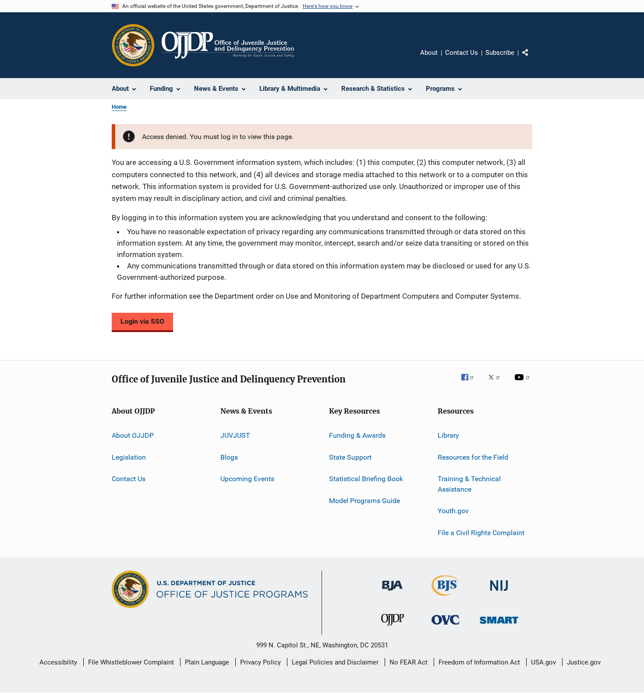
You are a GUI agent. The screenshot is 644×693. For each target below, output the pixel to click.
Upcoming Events (247, 479)
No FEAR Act (408, 662)
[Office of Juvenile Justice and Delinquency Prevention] (392, 627)
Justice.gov (584, 662)
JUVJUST (235, 435)
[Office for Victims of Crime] (446, 626)
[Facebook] (471, 383)
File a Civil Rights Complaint (481, 532)
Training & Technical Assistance (469, 484)
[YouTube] (523, 383)
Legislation (129, 457)
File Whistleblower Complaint (131, 662)
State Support (350, 457)
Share (532, 58)
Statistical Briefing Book (366, 479)
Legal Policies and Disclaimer (335, 662)
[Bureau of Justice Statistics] (446, 597)
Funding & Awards (357, 435)
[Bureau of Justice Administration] (392, 592)
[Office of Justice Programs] (133, 45)
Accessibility (58, 662)
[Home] (228, 45)
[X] (497, 383)
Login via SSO (142, 321)
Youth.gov (453, 511)
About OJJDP (133, 435)
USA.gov (543, 662)
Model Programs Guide (364, 500)
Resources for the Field (473, 457)
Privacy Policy (260, 662)
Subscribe (499, 53)
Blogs (229, 457)
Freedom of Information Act (479, 662)
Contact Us (461, 53)
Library (448, 435)
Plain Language (207, 662)
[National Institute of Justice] (499, 592)
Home (119, 107)
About (429, 53)
